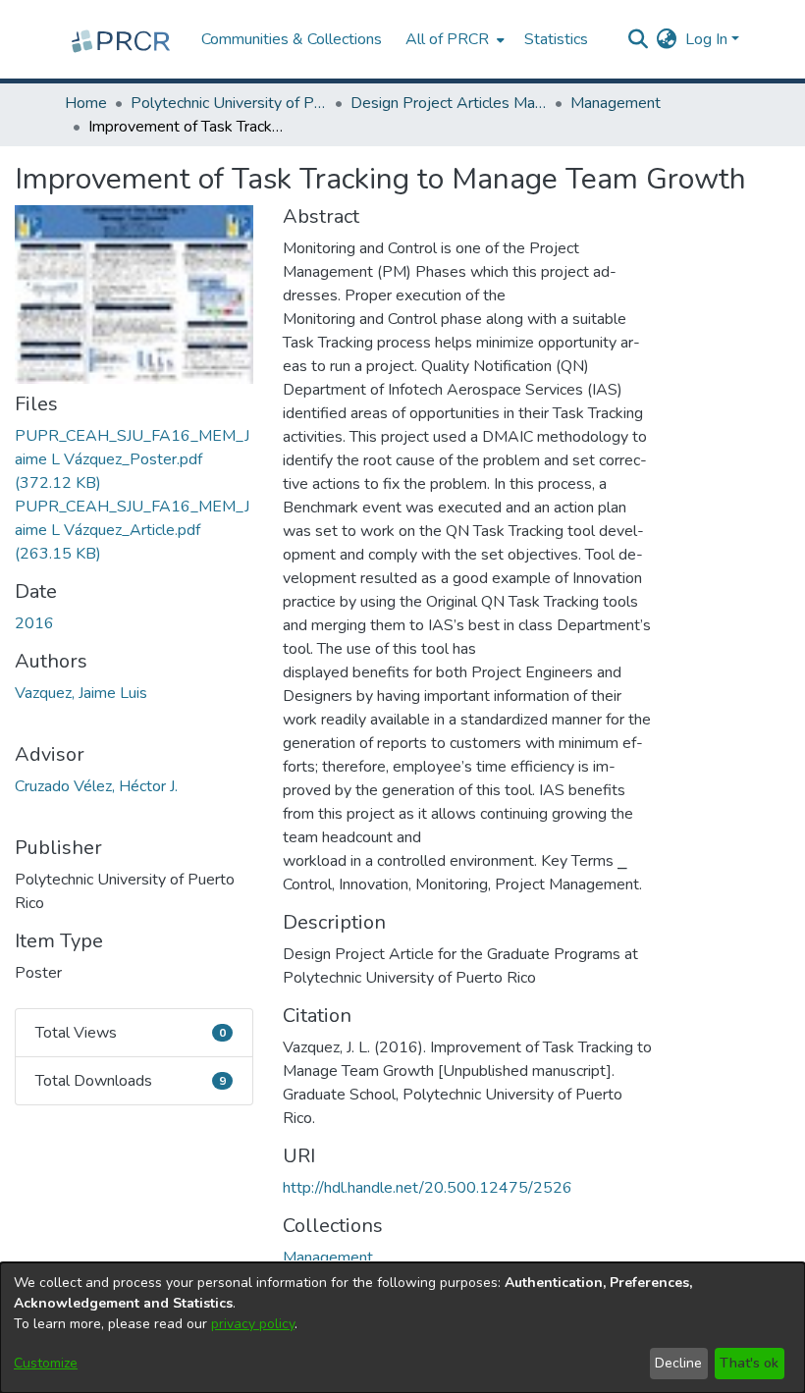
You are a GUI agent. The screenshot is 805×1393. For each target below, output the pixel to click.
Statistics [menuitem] (556, 39)
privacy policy (253, 1323)
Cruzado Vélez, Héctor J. (96, 786)
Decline (678, 1363)
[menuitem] (453, 39)
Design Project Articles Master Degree (448, 103)
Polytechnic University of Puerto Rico (229, 103)
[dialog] (402, 1327)
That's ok (749, 1363)
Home (86, 103)
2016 (34, 623)
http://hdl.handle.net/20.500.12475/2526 (427, 1188)
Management (615, 103)
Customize (46, 1363)
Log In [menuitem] (706, 39)
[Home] (123, 39)
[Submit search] (638, 39)
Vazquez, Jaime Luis (81, 693)
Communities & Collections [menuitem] (291, 39)
